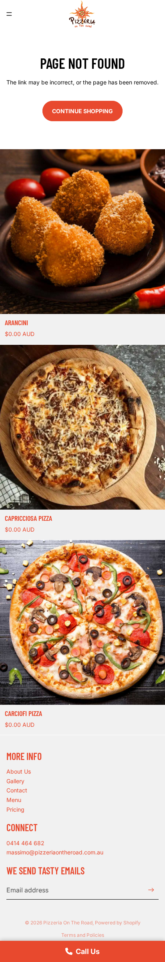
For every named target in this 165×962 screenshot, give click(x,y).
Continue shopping (82, 111)
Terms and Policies (82, 935)
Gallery (15, 781)
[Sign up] (151, 889)
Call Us (88, 951)
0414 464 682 (25, 843)
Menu (13, 799)
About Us (18, 771)
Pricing (15, 809)
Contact (16, 790)
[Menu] (9, 14)
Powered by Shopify (118, 923)
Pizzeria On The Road (68, 923)
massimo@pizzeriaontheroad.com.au (54, 852)
